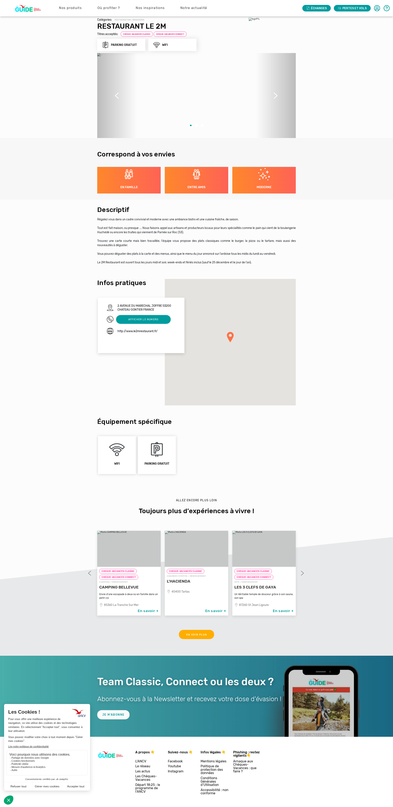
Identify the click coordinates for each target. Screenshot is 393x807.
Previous (90, 573)
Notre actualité (193, 8)
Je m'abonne (113, 714)
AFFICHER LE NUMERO (143, 319)
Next (302, 573)
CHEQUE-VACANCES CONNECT (170, 34)
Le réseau (142, 766)
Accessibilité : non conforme (214, 791)
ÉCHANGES (319, 8)
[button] (117, 95)
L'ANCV (140, 761)
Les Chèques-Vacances (146, 778)
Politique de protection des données (212, 770)
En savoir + (148, 611)
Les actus (142, 771)
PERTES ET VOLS (354, 8)
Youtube (174, 766)
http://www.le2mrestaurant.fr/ (137, 331)
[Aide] (386, 8)
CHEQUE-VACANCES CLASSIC (136, 34)
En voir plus (196, 634)
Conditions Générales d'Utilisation (210, 781)
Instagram (175, 771)
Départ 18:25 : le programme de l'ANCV (147, 788)
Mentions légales (213, 761)
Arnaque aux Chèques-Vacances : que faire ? (244, 766)
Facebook (175, 761)
